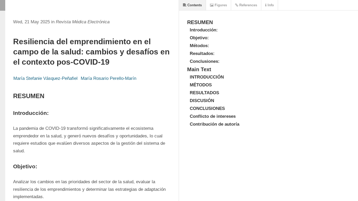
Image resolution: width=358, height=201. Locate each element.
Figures (220, 5)
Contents (194, 5)
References (247, 5)
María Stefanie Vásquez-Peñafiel (45, 78)
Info (270, 5)
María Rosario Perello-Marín (108, 78)
